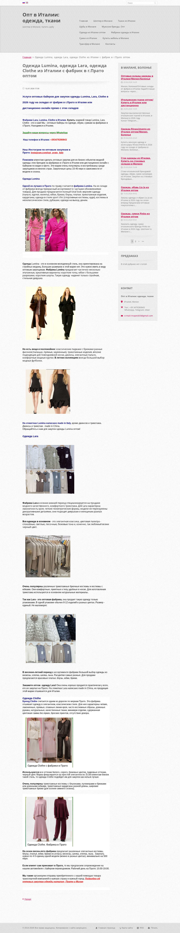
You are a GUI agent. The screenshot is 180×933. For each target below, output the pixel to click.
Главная (83, 20)
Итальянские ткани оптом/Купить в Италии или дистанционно (137, 102)
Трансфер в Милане (89, 43)
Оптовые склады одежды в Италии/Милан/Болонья (137, 77)
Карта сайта (127, 928)
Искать (155, 3)
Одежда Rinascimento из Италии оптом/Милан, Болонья (135, 131)
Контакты (110, 43)
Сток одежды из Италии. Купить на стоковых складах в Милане (136, 161)
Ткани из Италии (126, 20)
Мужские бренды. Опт (113, 26)
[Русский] (23, 2)
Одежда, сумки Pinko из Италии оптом (135, 215)
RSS (142, 928)
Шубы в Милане (87, 26)
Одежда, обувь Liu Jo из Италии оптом (135, 189)
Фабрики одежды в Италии (125, 32)
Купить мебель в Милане (116, 38)
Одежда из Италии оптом (92, 32)
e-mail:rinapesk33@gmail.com (138, 315)
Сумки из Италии (88, 38)
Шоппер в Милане (102, 20)
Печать (154, 928)
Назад (27, 899)
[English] (27, 2)
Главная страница (106, 928)
